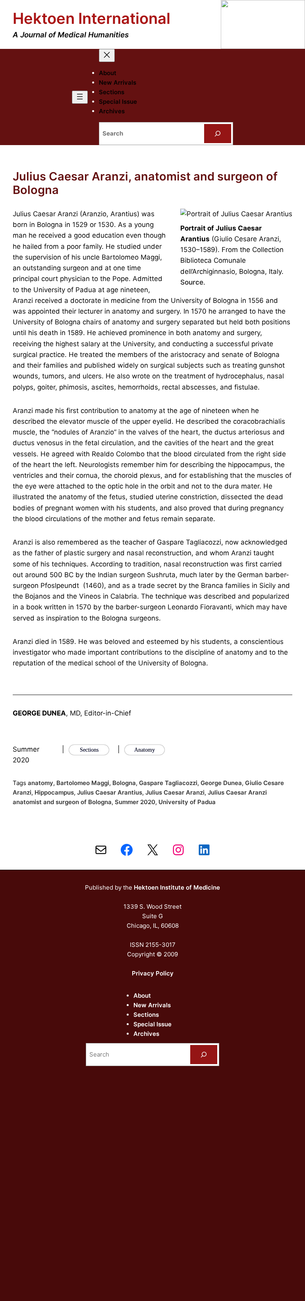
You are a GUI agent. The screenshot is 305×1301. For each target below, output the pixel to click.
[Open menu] (80, 97)
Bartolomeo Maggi (82, 783)
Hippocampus (54, 792)
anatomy (40, 783)
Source (191, 282)
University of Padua (187, 802)
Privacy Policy (153, 973)
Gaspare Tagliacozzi (168, 783)
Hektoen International (91, 18)
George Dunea (221, 783)
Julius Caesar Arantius (109, 792)
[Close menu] (107, 55)
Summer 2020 (135, 802)
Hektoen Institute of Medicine (177, 887)
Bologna (124, 783)
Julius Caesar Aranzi (175, 792)
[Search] (217, 133)
